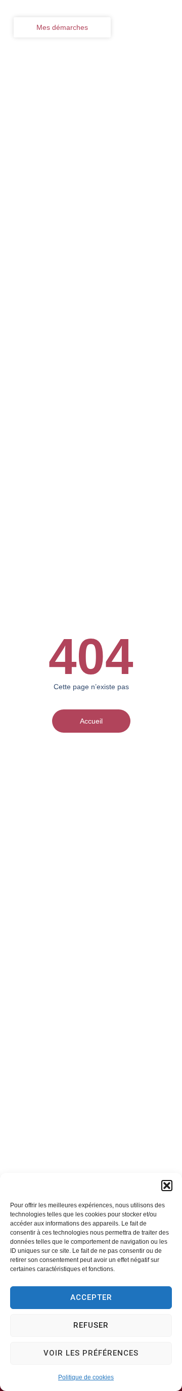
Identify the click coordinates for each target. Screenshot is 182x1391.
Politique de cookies (86, 1377)
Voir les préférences (91, 1353)
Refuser (91, 1325)
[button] (167, 1186)
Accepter (91, 1297)
